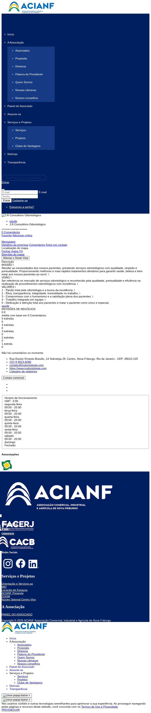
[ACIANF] (7, 470)
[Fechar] (3, 189)
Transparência (16, 162)
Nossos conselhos (26, 98)
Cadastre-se (20, 200)
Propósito (21, 58)
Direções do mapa (13, 254)
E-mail (43, 192)
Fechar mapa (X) (12, 251)
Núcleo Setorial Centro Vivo (19, 599)
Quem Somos (23, 82)
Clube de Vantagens (28, 145)
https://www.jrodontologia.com (28, 368)
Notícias (12, 154)
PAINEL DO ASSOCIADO (17, 614)
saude (13, 221)
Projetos (20, 138)
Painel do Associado (19, 106)
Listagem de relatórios (23, 371)
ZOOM (6, 596)
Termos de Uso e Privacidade (99, 706)
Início (10, 34)
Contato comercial (13, 377)
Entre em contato (56, 244)
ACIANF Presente (13, 593)
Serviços (20, 130)
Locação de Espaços (15, 590)
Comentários (37, 244)
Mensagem (9, 241)
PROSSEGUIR (11, 709)
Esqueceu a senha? (21, 207)
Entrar (5, 182)
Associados (22, 50)
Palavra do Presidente (29, 74)
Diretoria (20, 66)
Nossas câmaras (25, 90)
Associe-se (14, 114)
